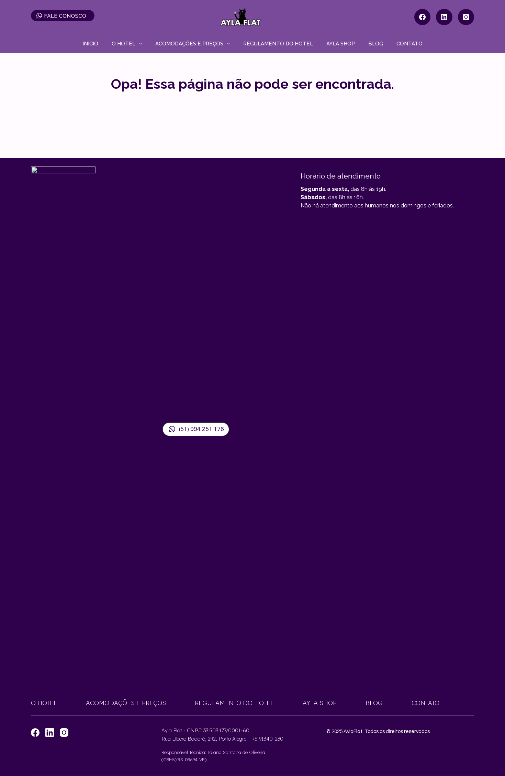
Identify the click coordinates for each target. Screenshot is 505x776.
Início (90, 44)
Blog (375, 44)
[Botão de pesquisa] (314, 134)
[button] (195, 429)
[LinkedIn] (444, 17)
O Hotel (123, 44)
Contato (409, 44)
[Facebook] (422, 17)
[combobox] (246, 131)
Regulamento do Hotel (278, 44)
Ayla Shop (340, 44)
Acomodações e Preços (189, 44)
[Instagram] (466, 17)
